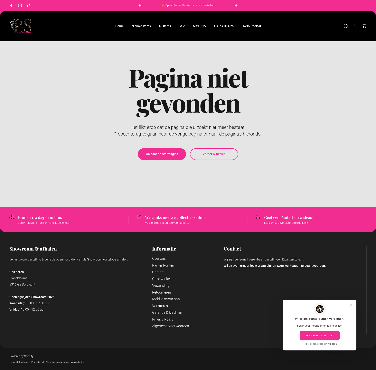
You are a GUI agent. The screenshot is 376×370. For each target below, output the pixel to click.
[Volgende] (236, 5)
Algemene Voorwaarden (170, 326)
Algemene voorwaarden (57, 362)
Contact (158, 272)
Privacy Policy (163, 319)
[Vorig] (140, 5)
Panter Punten (163, 265)
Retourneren (161, 292)
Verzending (160, 285)
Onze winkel (161, 279)
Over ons (159, 258)
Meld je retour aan (166, 299)
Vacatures (160, 306)
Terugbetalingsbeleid (19, 362)
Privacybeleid (37, 362)
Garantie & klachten (167, 312)
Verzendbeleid (77, 362)
